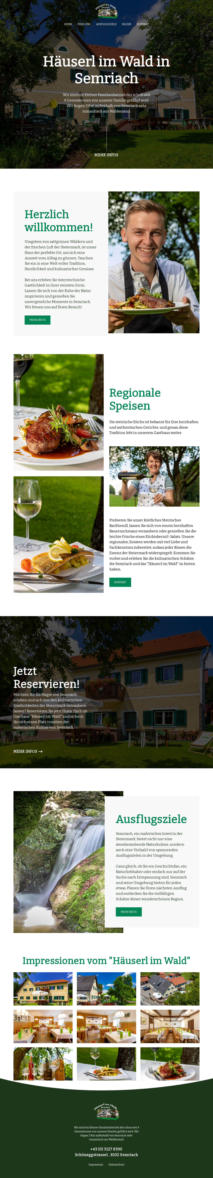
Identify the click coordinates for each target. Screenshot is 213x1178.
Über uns (84, 24)
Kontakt (143, 24)
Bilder (126, 24)
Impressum (96, 1164)
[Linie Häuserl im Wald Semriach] (106, 138)
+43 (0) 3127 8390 (106, 1149)
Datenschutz (116, 1164)
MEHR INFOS (106, 155)
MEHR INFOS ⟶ (28, 751)
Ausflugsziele (106, 24)
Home (68, 24)
